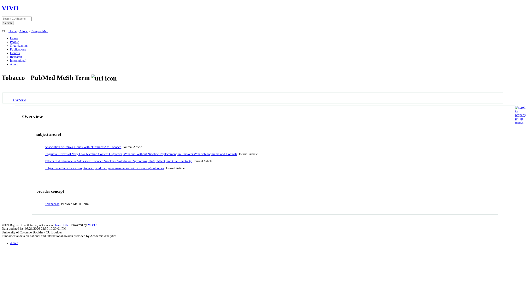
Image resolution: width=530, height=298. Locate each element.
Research (16, 57)
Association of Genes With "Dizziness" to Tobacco (83, 147)
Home (12, 31)
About (14, 64)
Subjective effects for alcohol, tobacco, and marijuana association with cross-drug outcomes (104, 168)
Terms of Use (62, 225)
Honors (15, 53)
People (14, 42)
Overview (19, 100)
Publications (18, 49)
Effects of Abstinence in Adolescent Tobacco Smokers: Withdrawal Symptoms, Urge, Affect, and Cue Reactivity (118, 161)
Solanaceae (52, 204)
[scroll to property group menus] (520, 122)
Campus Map (39, 31)
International (18, 60)
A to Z (23, 31)
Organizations (19, 45)
